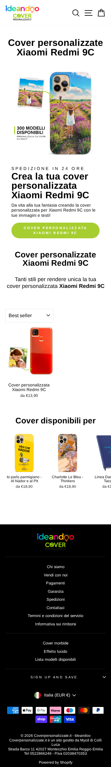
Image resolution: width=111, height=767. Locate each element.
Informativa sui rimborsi (55, 624)
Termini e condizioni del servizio (55, 615)
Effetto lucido (55, 651)
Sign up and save (54, 677)
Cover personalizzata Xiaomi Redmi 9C (56, 230)
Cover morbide (55, 643)
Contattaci (55, 607)
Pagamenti (55, 583)
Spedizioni (56, 599)
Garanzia (56, 591)
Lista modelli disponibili (55, 659)
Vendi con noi (56, 575)
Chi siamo (55, 566)
